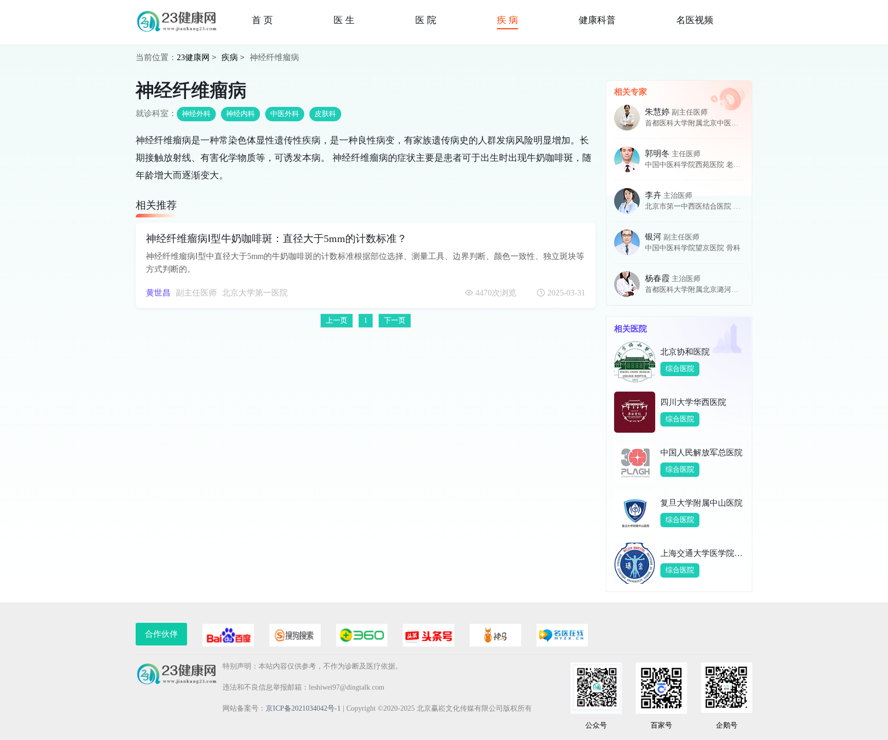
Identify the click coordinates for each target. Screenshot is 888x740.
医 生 (344, 20)
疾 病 (507, 20)
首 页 (262, 20)
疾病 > (233, 57)
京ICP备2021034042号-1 (303, 708)
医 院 (425, 20)
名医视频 (694, 20)
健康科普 (597, 20)
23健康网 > (196, 57)
